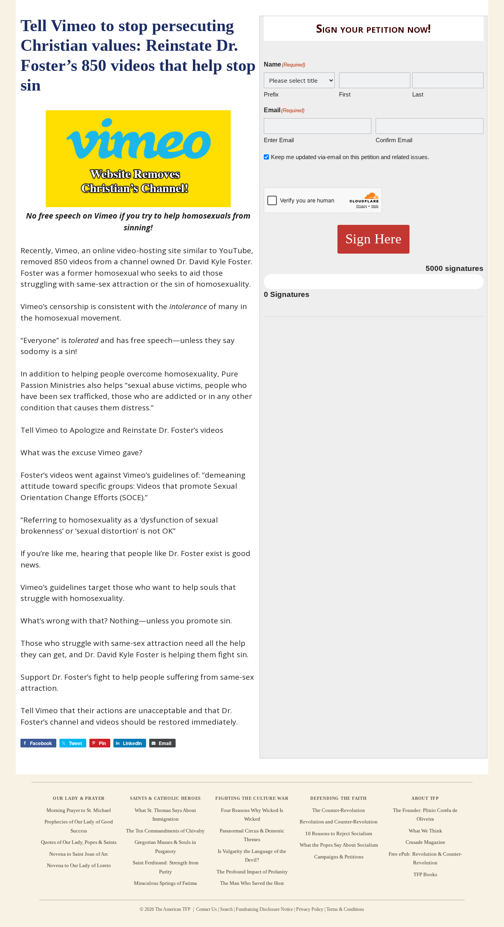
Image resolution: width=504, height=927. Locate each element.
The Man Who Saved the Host (252, 883)
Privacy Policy (309, 909)
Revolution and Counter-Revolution (339, 822)
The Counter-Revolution (338, 810)
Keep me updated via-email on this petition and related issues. (350, 157)
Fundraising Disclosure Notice (264, 909)
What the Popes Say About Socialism (339, 845)
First (344, 94)
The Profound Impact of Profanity (252, 872)
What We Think (425, 831)
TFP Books (425, 874)
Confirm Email (394, 140)
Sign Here (373, 239)
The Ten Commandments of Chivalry (165, 831)
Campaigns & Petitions (338, 857)
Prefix (271, 94)
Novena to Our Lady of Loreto (79, 865)
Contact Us (206, 909)
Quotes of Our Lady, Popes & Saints (79, 842)
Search (226, 909)
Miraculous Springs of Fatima (165, 883)
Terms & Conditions (345, 909)
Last (417, 94)
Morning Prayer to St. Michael (78, 810)
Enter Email (279, 140)
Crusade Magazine (425, 842)
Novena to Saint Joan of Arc (78, 854)
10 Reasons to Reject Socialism (338, 833)
